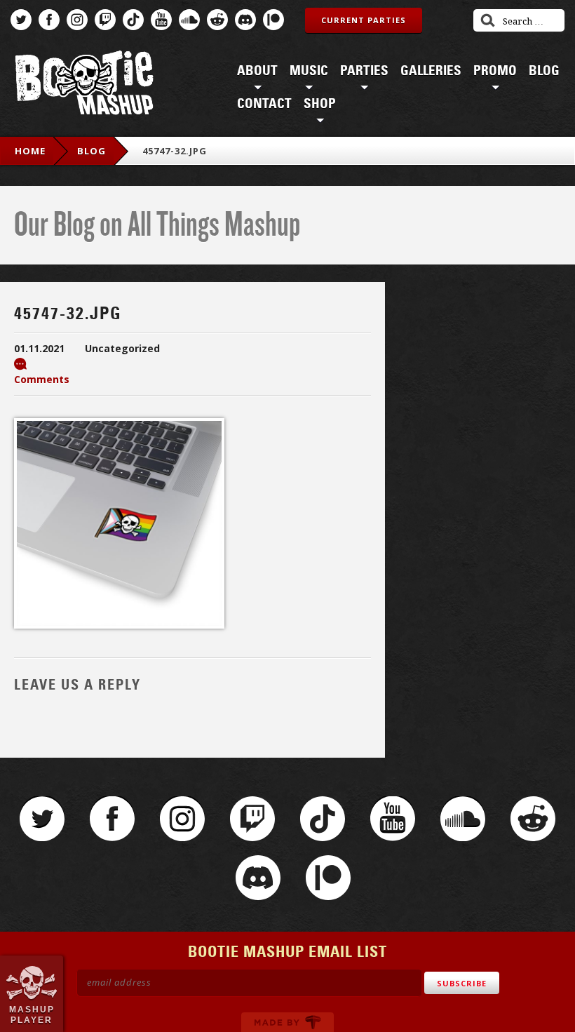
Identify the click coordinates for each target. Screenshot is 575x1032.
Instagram (77, 19)
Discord (245, 19)
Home (30, 151)
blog (91, 151)
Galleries (430, 71)
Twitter (21, 19)
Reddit (217, 19)
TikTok (133, 19)
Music (309, 71)
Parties (364, 71)
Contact (264, 104)
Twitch (105, 19)
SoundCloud (189, 19)
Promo (495, 71)
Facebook (49, 19)
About (257, 71)
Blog (544, 71)
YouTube (161, 19)
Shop (320, 104)
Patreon (273, 19)
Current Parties (363, 20)
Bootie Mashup (84, 85)
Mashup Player (32, 1014)
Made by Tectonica (287, 1022)
